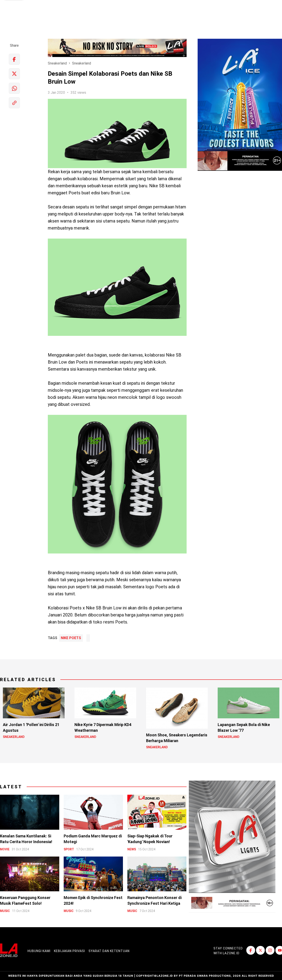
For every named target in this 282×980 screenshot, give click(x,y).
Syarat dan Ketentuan (109, 951)
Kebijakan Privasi (69, 951)
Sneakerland (57, 63)
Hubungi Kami (39, 951)
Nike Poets (71, 638)
